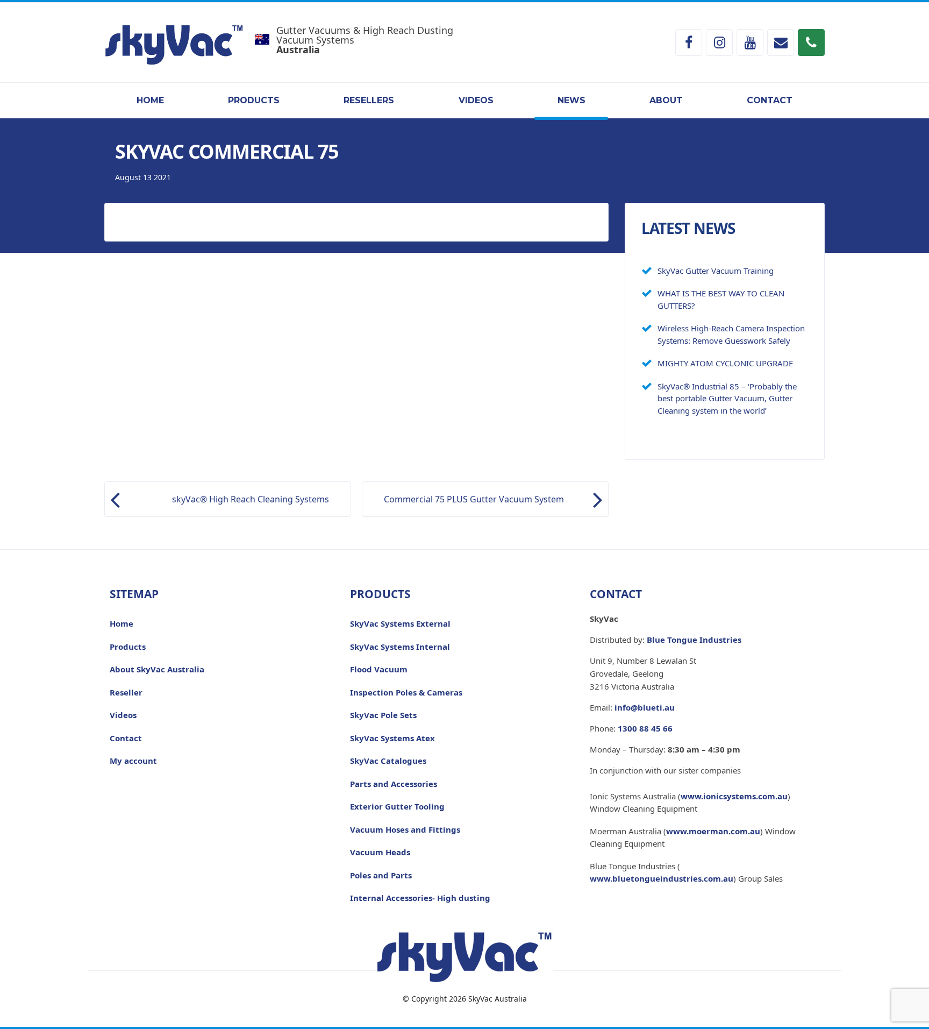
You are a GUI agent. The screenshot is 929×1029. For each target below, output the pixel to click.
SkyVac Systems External (400, 623)
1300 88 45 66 (645, 728)
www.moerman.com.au (713, 831)
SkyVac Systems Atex (392, 738)
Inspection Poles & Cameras (406, 692)
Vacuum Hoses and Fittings (405, 829)
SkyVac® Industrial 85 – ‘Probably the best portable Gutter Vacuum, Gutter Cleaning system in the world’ (727, 398)
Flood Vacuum (379, 669)
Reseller (126, 692)
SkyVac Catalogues (388, 760)
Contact (769, 100)
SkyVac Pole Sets (383, 714)
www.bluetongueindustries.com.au (661, 878)
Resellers (369, 100)
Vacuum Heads (380, 852)
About (666, 100)
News (571, 100)
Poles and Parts (381, 875)
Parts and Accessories (393, 783)
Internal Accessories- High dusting (420, 897)
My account (133, 760)
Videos (476, 100)
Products (254, 100)
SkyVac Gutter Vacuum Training (716, 270)
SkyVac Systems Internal (400, 646)
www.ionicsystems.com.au (734, 796)
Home (150, 100)
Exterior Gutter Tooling (397, 806)
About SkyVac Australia (157, 669)
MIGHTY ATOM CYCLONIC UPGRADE (725, 363)
